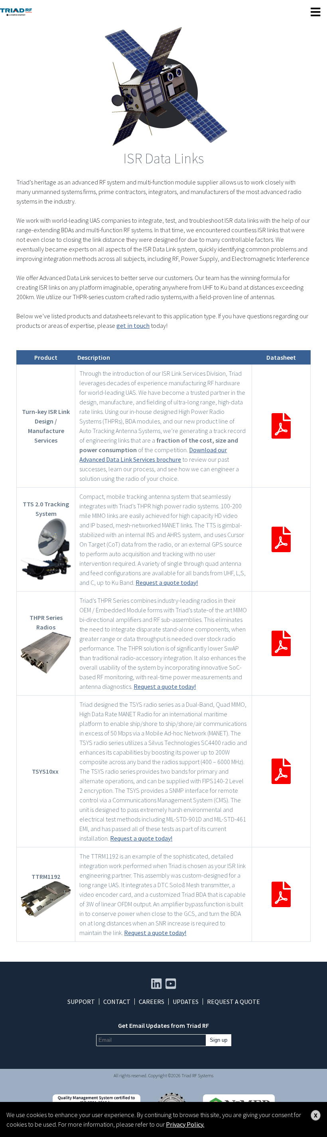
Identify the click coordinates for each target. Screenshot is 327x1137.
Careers (151, 1002)
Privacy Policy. (185, 1124)
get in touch (133, 325)
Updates (186, 1002)
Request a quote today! (167, 582)
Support (81, 1002)
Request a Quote (233, 1002)
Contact (116, 1002)
